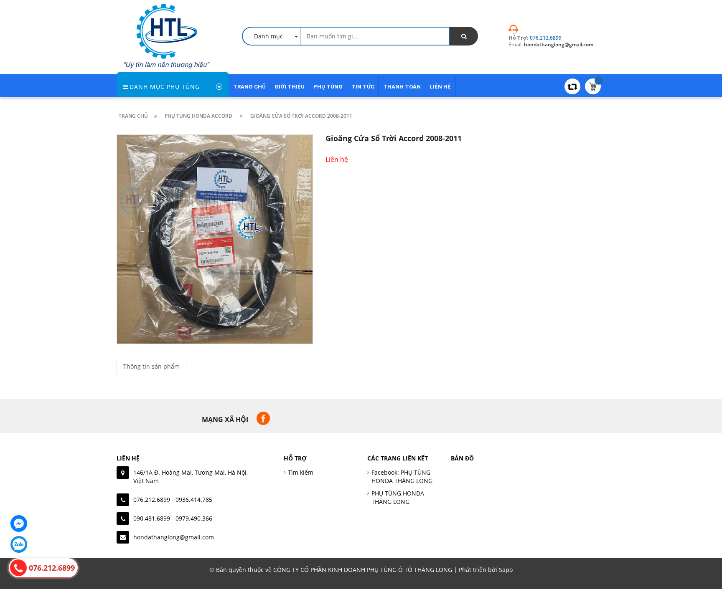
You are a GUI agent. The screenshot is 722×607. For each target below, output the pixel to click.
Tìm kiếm (300, 472)
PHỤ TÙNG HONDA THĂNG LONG (397, 497)
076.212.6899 (151, 499)
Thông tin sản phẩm (151, 366)
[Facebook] (18, 523)
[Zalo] (18, 544)
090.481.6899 (151, 518)
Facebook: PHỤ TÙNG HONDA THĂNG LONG (401, 476)
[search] (464, 36)
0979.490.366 (193, 518)
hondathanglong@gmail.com (173, 537)
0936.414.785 (193, 499)
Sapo (506, 570)
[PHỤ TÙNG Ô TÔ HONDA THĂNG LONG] (167, 35)
